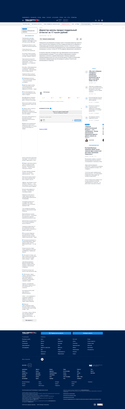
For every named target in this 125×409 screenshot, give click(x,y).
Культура (60, 343)
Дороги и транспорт (45, 347)
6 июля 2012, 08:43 (42, 35)
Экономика (90, 347)
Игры (68, 17)
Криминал (60, 341)
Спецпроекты (91, 349)
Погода (39, 17)
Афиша (43, 17)
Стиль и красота (91, 341)
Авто (42, 339)
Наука (59, 349)
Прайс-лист (24, 341)
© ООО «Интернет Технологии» (43, 404)
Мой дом (60, 347)
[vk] (42, 359)
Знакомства (33, 17)
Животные (43, 351)
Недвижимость (26, 17)
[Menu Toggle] (22, 20)
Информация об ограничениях (69, 393)
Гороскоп (48, 17)
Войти (44, 120)
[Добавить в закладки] (77, 39)
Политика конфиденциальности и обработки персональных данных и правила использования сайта (82, 399)
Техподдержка (25, 347)
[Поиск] (95, 20)
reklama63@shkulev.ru (85, 390)
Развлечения (76, 349)
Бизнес (42, 341)
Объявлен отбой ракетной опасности (28, 31)
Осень (74, 341)
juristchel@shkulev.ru (52, 400)
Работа (74, 347)
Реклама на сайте (26, 339)
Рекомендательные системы (68, 397)
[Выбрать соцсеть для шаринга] (80, 39)
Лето (59, 345)
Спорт (89, 339)
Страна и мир (91, 343)
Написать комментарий (48, 39)
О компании (25, 343)
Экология (90, 345)
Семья (74, 353)
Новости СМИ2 (43, 129)
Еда (42, 349)
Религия (75, 351)
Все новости (29, 35)
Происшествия (76, 345)
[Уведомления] (99, 20)
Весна (42, 343)
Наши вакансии (25, 345)
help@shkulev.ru (31, 401)
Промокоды (74, 17)
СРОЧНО (24, 28)
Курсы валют (55, 17)
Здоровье (43, 353)
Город (42, 345)
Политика (75, 343)
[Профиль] (102, 20)
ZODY (65, 17)
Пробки (61, 17)
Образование (61, 353)
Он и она (75, 339)
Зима (59, 339)
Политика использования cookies (69, 395)
